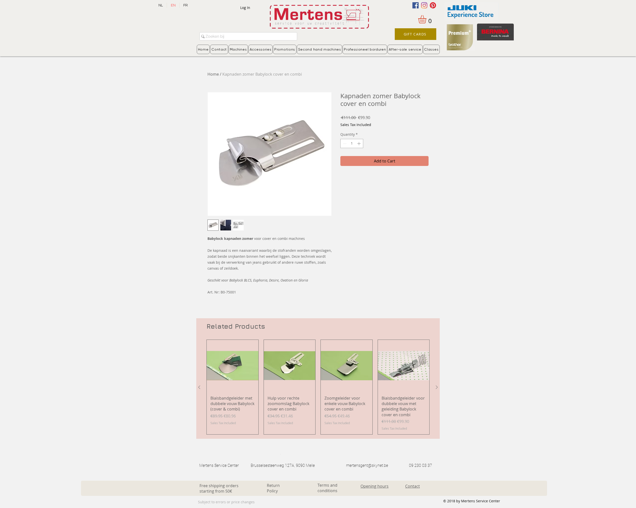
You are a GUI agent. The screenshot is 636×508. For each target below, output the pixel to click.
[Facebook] (415, 5)
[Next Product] (437, 387)
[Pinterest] (433, 5)
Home (213, 74)
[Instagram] (424, 5)
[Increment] (359, 143)
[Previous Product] (199, 387)
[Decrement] (344, 143)
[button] (427, 19)
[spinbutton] (351, 143)
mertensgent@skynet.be (367, 465)
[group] (318, 387)
